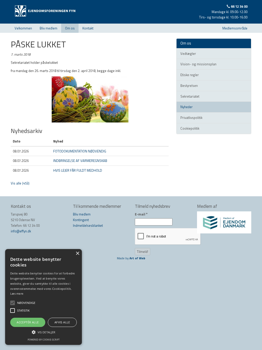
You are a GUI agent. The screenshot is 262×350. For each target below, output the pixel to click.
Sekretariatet (189, 96)
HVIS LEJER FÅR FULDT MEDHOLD (77, 170)
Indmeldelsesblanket (88, 225)
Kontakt (87, 28)
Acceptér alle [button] (28, 322)
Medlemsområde (234, 28)
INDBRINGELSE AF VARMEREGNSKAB (80, 160)
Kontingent (81, 219)
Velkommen (23, 28)
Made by (131, 258)
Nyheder (186, 106)
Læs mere (16, 293)
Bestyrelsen (189, 85)
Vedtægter (188, 53)
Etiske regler (189, 74)
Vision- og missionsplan (198, 64)
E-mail (141, 214)
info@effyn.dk (21, 231)
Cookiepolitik (189, 128)
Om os (70, 28)
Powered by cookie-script (44, 339)
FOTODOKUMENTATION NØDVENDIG (79, 151)
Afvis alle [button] (62, 322)
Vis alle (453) (20, 183)
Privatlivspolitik (191, 117)
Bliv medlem (48, 28)
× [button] (77, 253)
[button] (43, 332)
